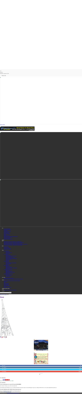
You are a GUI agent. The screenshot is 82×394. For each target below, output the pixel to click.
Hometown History (7, 235)
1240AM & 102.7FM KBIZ (8, 269)
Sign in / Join (4, 75)
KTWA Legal (8, 253)
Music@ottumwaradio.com (17, 389)
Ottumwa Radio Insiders (7, 229)
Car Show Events (6, 247)
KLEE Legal (8, 276)
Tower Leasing (4, 294)
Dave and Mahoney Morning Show (11, 262)
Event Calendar (6, 246)
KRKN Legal (8, 268)
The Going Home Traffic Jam (10, 257)
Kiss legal (7, 264)
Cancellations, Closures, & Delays (6, 288)
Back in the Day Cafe (9, 256)
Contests (3, 289)
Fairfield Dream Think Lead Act (8, 278)
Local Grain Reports (7, 238)
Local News (5, 230)
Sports (2, 240)
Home (1, 294)
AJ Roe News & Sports (7, 231)
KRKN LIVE (8, 266)
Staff (4, 282)
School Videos (3, 277)
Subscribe (80, 371)
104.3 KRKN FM (6, 265)
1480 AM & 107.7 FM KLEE (8, 273)
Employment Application (7, 287)
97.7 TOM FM (6, 254)
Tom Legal (7, 260)
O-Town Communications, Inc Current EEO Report (10, 384)
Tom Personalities (8, 259)
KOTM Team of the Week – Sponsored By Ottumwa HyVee (13, 243)
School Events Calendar (7, 248)
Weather (5, 234)
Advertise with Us (6, 283)
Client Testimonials (7, 285)
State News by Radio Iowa (8, 237)
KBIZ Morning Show (9, 271)
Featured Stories (6, 232)
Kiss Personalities (8, 263)
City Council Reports (7, 228)
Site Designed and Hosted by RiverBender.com (13, 393)
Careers (5, 286)
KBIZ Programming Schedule (10, 272)
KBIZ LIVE (7, 270)
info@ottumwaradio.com (7, 391)
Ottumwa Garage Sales (7, 249)
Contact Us (5, 281)
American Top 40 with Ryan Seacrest (11, 258)
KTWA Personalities (9, 252)
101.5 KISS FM (6, 261)
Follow (80, 367)
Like (80, 365)
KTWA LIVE (8, 251)
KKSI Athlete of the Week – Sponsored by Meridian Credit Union (14, 242)
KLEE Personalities (9, 275)
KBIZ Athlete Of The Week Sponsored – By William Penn (12, 241)
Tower (2, 297)
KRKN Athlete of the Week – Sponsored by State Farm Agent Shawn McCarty (16, 244)
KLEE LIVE (8, 274)
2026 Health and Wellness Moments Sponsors (11, 236)
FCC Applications (2, 382)
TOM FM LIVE (8, 255)
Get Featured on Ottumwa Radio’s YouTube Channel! (12, 280)
